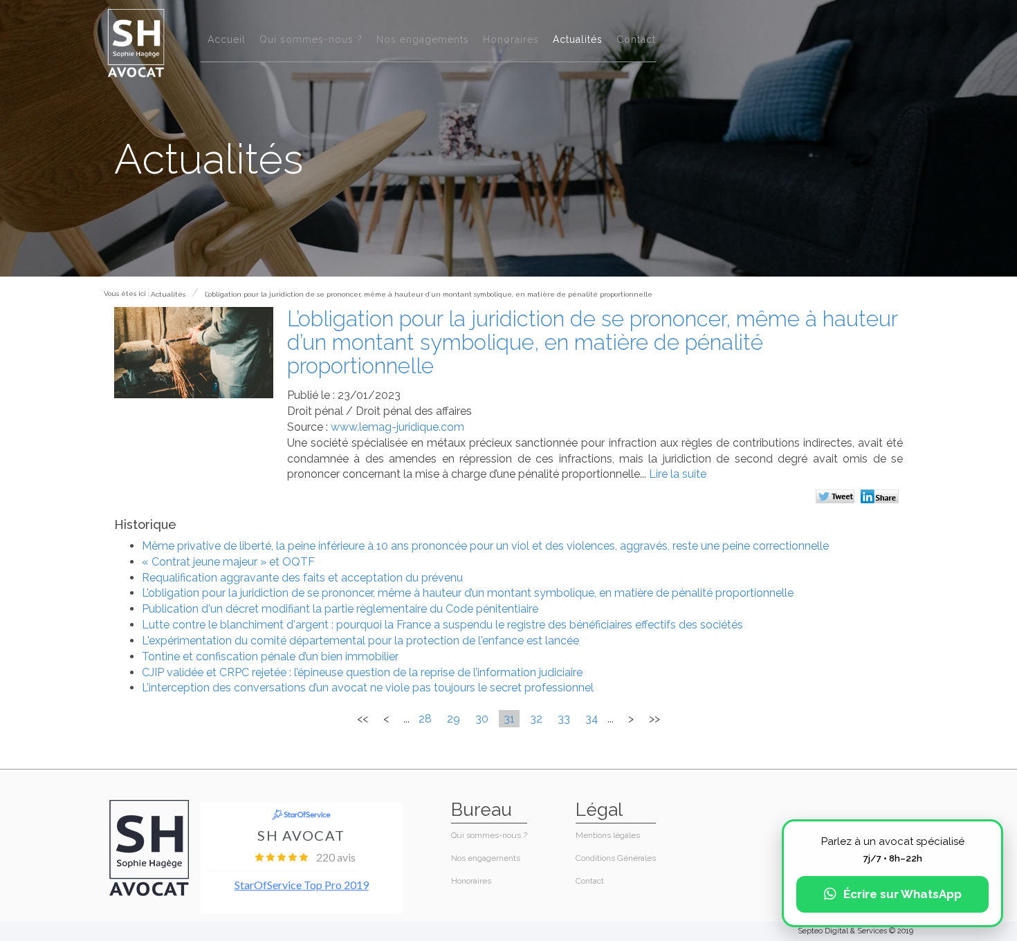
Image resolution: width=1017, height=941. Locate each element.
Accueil (227, 39)
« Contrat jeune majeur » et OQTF (228, 561)
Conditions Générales (616, 858)
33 (564, 718)
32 (536, 718)
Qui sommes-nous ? (311, 39)
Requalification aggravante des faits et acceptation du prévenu (302, 577)
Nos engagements (422, 39)
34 (591, 718)
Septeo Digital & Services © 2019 (855, 930)
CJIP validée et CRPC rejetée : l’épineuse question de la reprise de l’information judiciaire (362, 672)
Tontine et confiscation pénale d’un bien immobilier (270, 656)
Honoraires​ (511, 39)
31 (509, 718)
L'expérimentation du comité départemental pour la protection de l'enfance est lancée (360, 640)
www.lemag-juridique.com (397, 427)
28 (425, 718)
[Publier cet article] (837, 498)
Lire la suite (677, 474)
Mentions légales (608, 835)
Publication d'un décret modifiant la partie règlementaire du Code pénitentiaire (340, 608)
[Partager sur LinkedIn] (882, 498)
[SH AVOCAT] (136, 42)
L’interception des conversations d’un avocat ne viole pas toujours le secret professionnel (368, 687)
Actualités (578, 39)
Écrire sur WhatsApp (902, 894)
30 (481, 718)
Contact (636, 39)
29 (453, 718)
